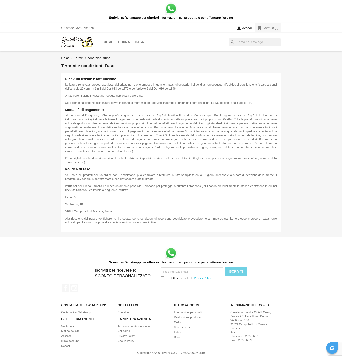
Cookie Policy (126, 340)
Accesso (66, 335)
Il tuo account (187, 305)
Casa (139, 42)
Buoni (177, 337)
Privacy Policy (202, 278)
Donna (124, 42)
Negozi (65, 345)
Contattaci (124, 312)
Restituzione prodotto (187, 317)
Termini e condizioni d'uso (134, 325)
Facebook (65, 288)
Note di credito (183, 327)
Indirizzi (178, 332)
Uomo (108, 42)
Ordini (177, 322)
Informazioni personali (188, 312)
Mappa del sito (70, 330)
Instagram (74, 288)
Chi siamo (124, 330)
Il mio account (70, 340)
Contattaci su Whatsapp (76, 312)
